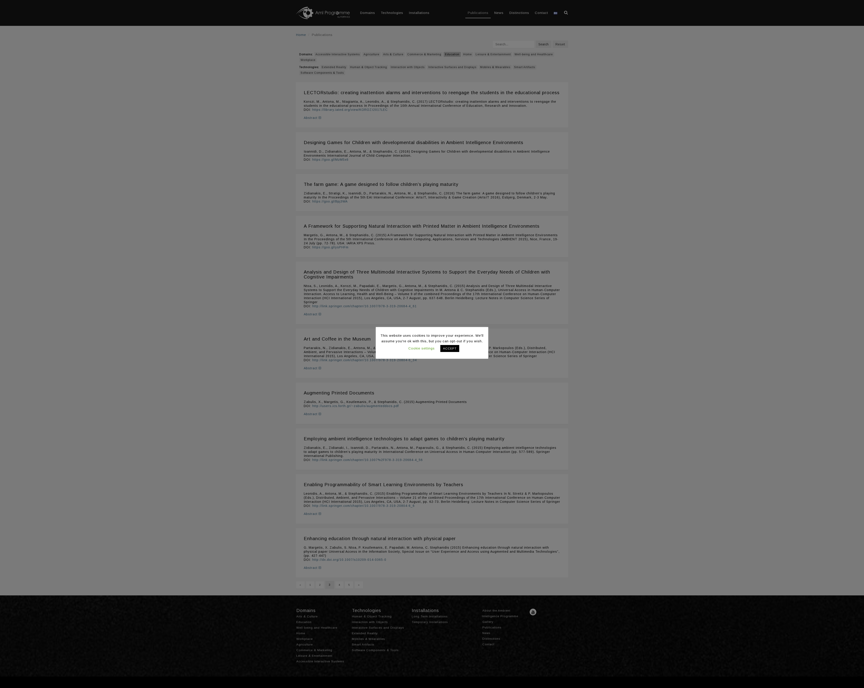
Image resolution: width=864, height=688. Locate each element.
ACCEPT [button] (450, 348)
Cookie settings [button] (421, 348)
